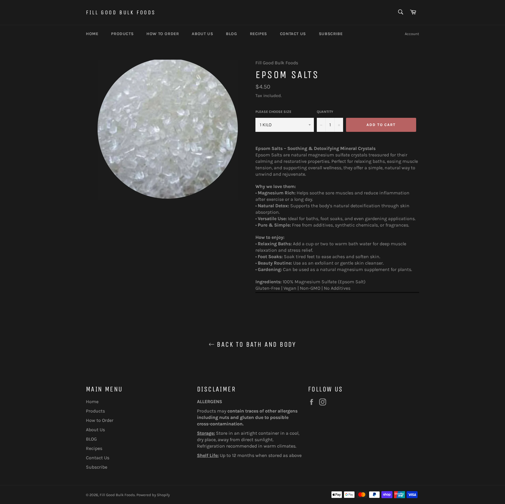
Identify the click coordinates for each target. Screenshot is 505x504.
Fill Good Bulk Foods (121, 12)
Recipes (258, 33)
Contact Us (293, 33)
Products (122, 33)
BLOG (231, 33)
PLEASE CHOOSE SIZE (273, 112)
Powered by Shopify (153, 495)
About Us (202, 33)
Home (92, 33)
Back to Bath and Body (255, 344)
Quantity (325, 112)
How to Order (162, 33)
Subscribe (331, 33)
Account (412, 34)
